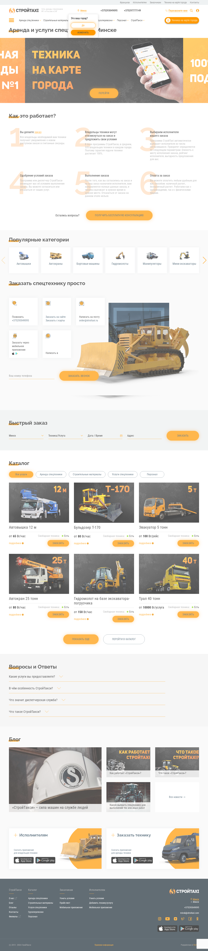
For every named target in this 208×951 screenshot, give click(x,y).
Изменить (83, 32)
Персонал (121, 20)
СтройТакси (136, 20)
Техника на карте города (184, 20)
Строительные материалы (56, 20)
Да (83, 25)
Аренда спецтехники (29, 20)
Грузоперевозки (104, 20)
